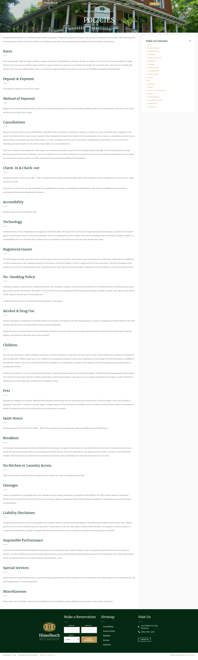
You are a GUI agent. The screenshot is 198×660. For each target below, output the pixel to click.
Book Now (107, 645)
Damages (150, 94)
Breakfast (150, 87)
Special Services (152, 103)
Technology (151, 64)
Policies (43, 655)
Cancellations (151, 54)
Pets (148, 80)
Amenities (117, 4)
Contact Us (51, 655)
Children (150, 77)
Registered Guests (153, 67)
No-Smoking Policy (153, 71)
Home (84, 4)
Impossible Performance (155, 100)
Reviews (106, 640)
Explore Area (129, 4)
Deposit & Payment (153, 48)
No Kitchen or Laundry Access (156, 90)
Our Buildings (108, 627)
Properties (94, 4)
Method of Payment (153, 51)
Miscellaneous (151, 107)
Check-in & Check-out (154, 58)
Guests (71, 635)
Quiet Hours (151, 84)
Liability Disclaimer (153, 97)
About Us (140, 4)
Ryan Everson (190, 655)
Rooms (105, 4)
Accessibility (151, 61)
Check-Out (88, 625)
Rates (149, 45)
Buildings (106, 636)
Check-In (71, 625)
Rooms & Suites (109, 631)
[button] (155, 3)
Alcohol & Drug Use (153, 74)
